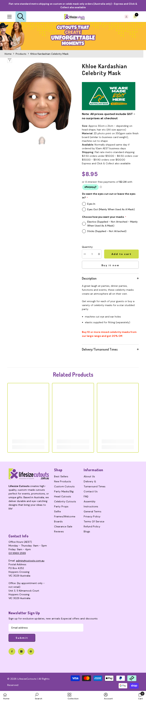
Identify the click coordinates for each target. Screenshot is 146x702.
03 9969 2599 (17, 553)
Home (8, 53)
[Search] (20, 16)
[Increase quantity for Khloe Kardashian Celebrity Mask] (98, 254)
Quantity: (87, 246)
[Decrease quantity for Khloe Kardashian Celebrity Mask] (84, 254)
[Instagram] (21, 651)
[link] (73, 36)
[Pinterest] (30, 651)
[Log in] (126, 17)
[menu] (9, 16)
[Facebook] (12, 651)
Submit (22, 637)
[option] (42, 98)
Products (21, 53)
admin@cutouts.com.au (30, 560)
